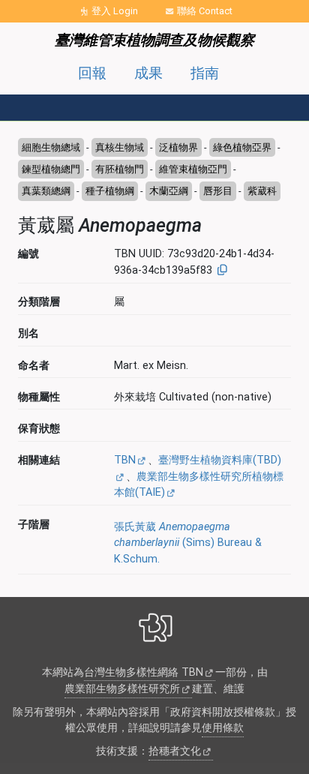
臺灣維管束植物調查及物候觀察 (154, 40)
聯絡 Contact (204, 10)
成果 (148, 73)
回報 (92, 73)
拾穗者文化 (174, 751)
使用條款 (223, 728)
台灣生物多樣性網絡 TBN (143, 672)
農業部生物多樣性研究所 (122, 688)
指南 (204, 73)
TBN (125, 460)
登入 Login (115, 10)
